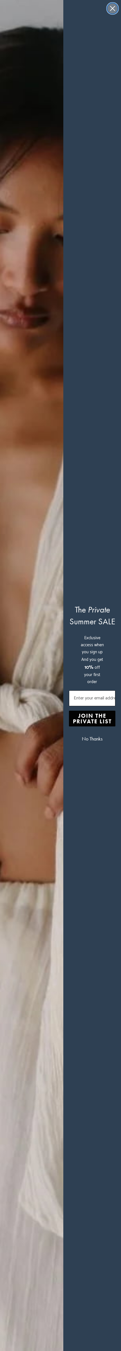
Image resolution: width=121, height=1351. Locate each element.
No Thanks (92, 739)
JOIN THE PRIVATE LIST (92, 718)
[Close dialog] (112, 8)
